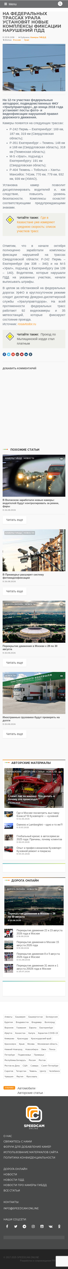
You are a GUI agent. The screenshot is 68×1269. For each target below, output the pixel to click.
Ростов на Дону (12, 1066)
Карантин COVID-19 (48, 1033)
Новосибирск (31, 1049)
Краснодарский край (41, 1038)
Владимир (37, 1022)
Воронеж (9, 1028)
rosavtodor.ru (27, 324)
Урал (26, 40)
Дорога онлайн (14, 604)
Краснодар (22, 1038)
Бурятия (9, 1022)
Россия (17, 40)
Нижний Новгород (13, 1049)
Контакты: (11, 1202)
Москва (31, 1044)
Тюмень (33, 1071)
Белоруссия (52, 1017)
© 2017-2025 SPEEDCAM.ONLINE (21, 1257)
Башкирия (20, 1017)
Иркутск (8, 1033)
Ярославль (31, 1076)
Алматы (8, 1017)
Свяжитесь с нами (17, 1141)
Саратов (9, 1071)
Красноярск (10, 1044)
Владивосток (22, 1022)
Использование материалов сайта (30, 1152)
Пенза (52, 1049)
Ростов (42, 1060)
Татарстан (21, 1071)
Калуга (31, 1033)
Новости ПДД (13, 1179)
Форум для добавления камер (27, 1146)
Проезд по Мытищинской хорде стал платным (36, 339)
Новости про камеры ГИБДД (25, 1185)
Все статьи (11, 1190)
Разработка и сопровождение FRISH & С (42, 1260)
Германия (21, 1028)
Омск (43, 1049)
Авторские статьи (33, 772)
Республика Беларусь (15, 1060)
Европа (32, 1028)
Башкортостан (35, 1017)
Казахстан (20, 1033)
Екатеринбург (46, 1028)
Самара (34, 1066)
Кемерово (9, 1038)
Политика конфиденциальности (29, 1157)
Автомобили (14, 772)
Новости (29, 458)
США (25, 1066)
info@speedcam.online (21, 1208)
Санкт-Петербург (49, 1066)
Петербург (10, 1055)
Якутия (19, 1076)
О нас (7, 1136)
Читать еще (14, 520)
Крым (21, 1044)
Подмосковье (24, 1055)
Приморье (39, 1055)
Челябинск (54, 1071)
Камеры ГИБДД (38, 37)
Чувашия (9, 1076)
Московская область (47, 1044)
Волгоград (50, 1022)
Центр (43, 1071)
